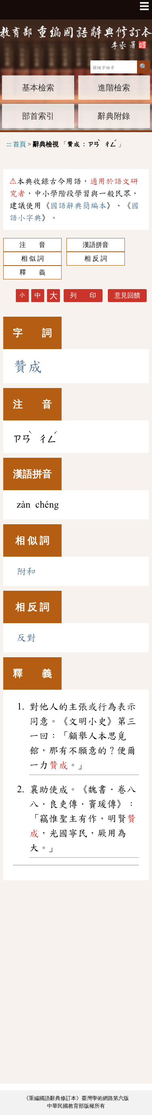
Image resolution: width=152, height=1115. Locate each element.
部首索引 (38, 116)
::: (8, 143)
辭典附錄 (114, 116)
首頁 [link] (19, 143)
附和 (26, 571)
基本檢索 (38, 87)
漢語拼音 (96, 244)
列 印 (83, 295)
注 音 (32, 244)
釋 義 (32, 272)
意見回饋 (127, 295)
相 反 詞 (95, 258)
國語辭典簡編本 (78, 206)
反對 (26, 638)
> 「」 (65, 143)
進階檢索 (114, 87)
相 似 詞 (32, 258)
